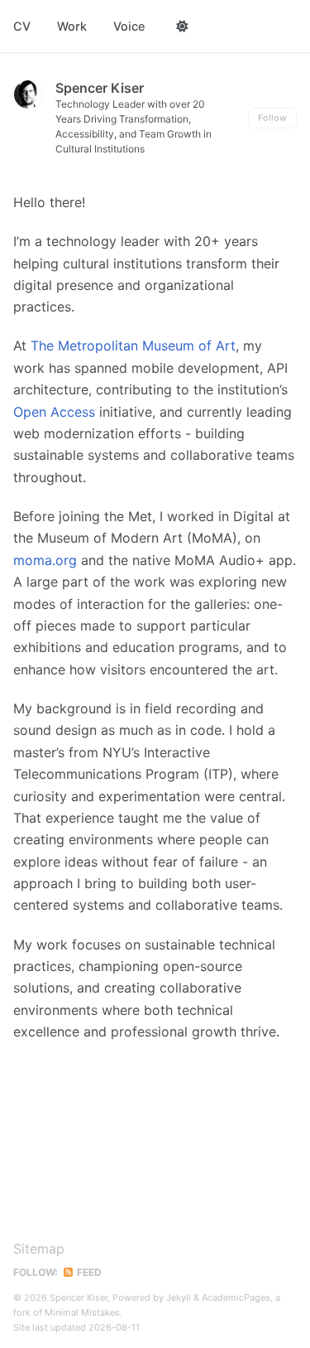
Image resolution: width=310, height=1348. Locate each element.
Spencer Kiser (99, 88)
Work (72, 26)
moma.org (45, 560)
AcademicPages (236, 1297)
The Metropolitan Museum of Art (133, 345)
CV (22, 26)
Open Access (54, 411)
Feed (88, 1272)
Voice (129, 26)
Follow (272, 118)
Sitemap (38, 1248)
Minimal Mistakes (82, 1312)
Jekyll (178, 1297)
